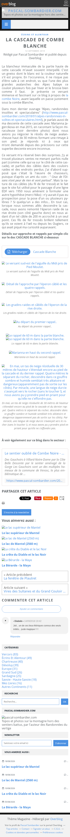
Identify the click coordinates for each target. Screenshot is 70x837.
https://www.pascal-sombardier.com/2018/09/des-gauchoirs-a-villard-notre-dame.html (35, 480)
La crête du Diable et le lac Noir (24, 794)
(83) (10, 654)
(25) (11, 676)
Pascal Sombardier (29, 825)
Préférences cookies (53, 832)
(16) (12, 683)
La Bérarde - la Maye (16, 807)
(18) (19, 680)
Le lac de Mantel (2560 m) (20, 780)
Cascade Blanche (44, 252)
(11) (17, 687)
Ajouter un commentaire (31, 609)
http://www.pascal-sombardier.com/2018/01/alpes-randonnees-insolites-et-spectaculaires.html (35, 116)
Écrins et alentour (35, 34)
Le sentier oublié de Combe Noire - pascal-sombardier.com (35, 453)
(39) (10, 665)
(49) (17, 658)
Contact (25, 828)
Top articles (12, 828)
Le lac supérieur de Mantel (20, 767)
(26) (12, 672)
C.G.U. (57, 828)
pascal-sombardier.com (35, 10)
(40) (12, 662)
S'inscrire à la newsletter (16, 512)
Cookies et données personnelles (22, 832)
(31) (9, 669)
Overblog (56, 819)
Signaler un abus (41, 828)
